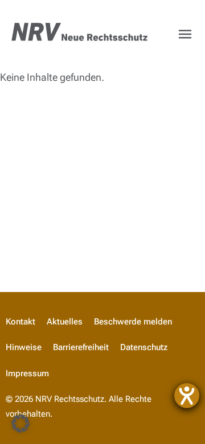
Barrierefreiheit (81, 347)
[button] (20, 423)
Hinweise (24, 347)
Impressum (27, 373)
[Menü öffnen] (185, 34)
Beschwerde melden (133, 321)
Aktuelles (65, 321)
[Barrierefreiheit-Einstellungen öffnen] (186, 395)
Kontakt (20, 321)
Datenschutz (143, 347)
